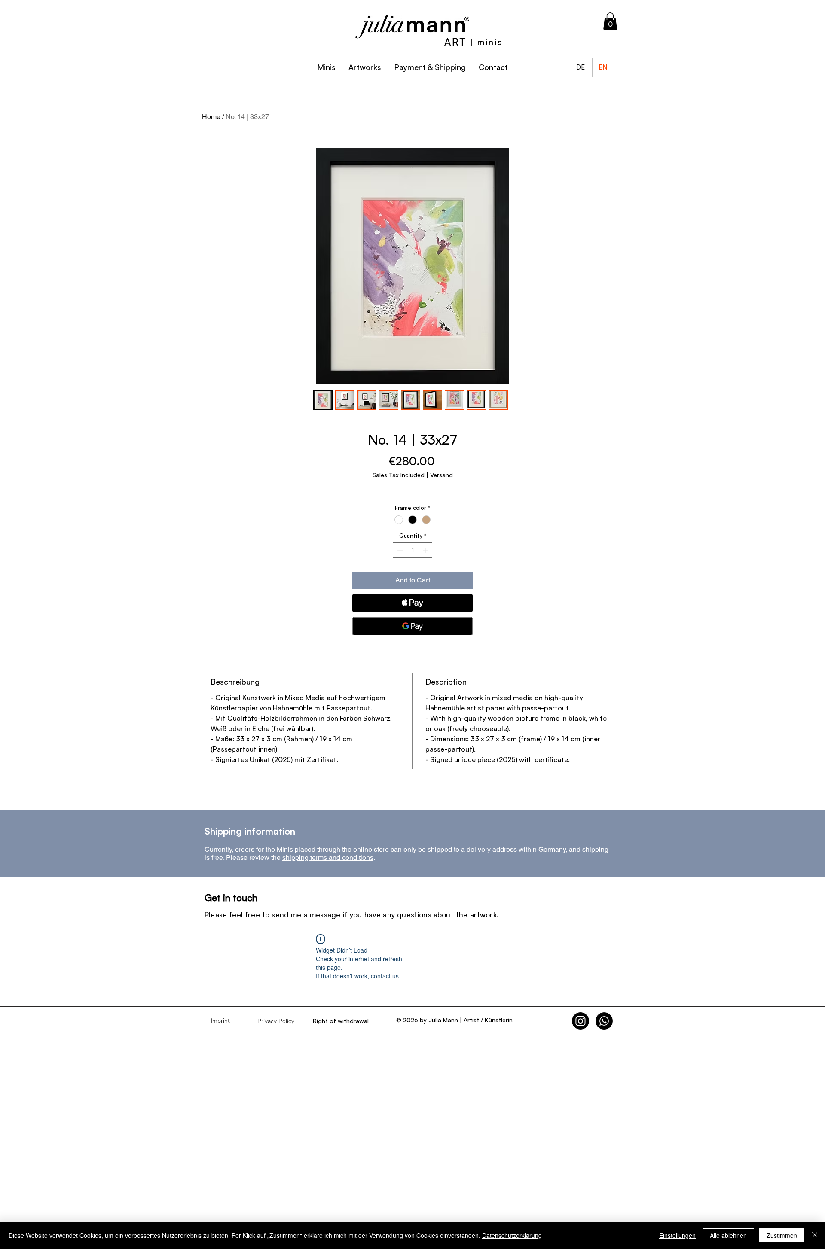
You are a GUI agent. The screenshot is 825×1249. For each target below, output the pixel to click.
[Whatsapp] (604, 1021)
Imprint (220, 1021)
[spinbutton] (412, 550)
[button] (610, 21)
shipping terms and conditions (327, 857)
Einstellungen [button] (677, 1235)
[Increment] (426, 550)
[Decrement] (399, 550)
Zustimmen (782, 1235)
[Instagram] (580, 1021)
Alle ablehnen (728, 1235)
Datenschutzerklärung (512, 1235)
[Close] (815, 1235)
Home (211, 117)
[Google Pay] (412, 626)
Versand (441, 474)
